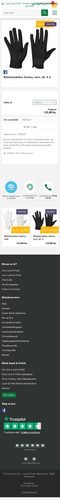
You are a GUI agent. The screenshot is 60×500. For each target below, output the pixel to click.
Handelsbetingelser (12, 327)
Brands (5, 354)
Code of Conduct (11, 289)
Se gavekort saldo (11, 322)
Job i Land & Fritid (11, 275)
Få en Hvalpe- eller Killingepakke (19, 378)
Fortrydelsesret (9, 336)
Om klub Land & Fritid (13, 369)
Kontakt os (29, 483)
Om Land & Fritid (11, 270)
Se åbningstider (10, 284)
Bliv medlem (9, 395)
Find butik (7, 279)
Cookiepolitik (9, 350)
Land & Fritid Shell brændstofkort (19, 383)
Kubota (5, 388)
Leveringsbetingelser (13, 331)
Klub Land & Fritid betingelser (17, 374)
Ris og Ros (7, 317)
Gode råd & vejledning (13, 313)
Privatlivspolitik (9, 345)
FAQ (4, 303)
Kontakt (6, 308)
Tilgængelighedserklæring (15, 341)
